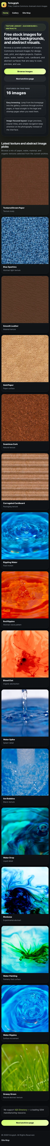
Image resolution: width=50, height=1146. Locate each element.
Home (5, 13)
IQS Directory (21, 1110)
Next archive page (25, 79)
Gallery (15, 13)
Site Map (26, 13)
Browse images (25, 71)
